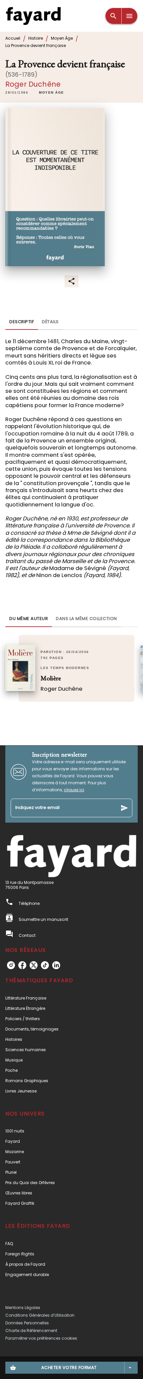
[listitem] (11, 965)
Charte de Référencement (31, 1330)
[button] (51, 93)
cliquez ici (74, 790)
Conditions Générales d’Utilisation (39, 1315)
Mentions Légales (22, 1307)
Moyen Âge (62, 38)
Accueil (12, 38)
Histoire (35, 38)
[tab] (21, 322)
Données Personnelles (27, 1323)
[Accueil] (33, 16)
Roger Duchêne (33, 84)
